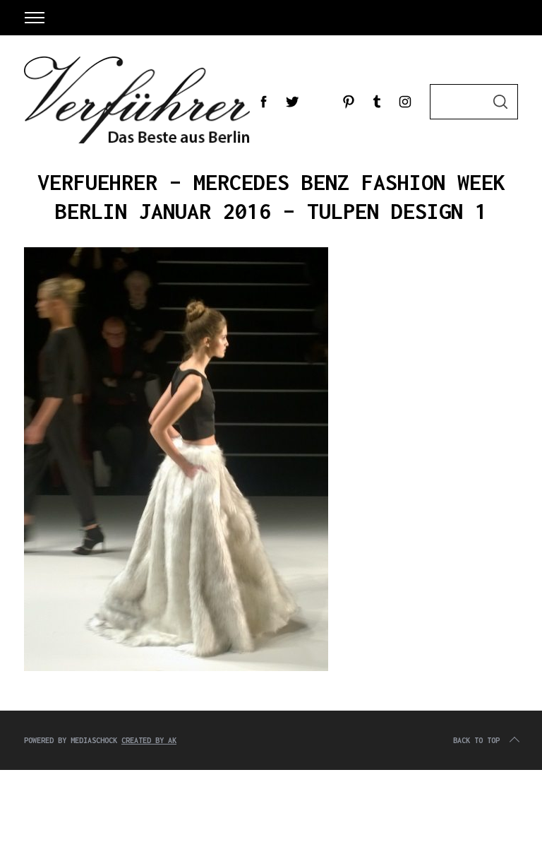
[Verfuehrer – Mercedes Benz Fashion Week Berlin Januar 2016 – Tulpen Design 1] (176, 667)
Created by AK (148, 740)
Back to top (476, 740)
